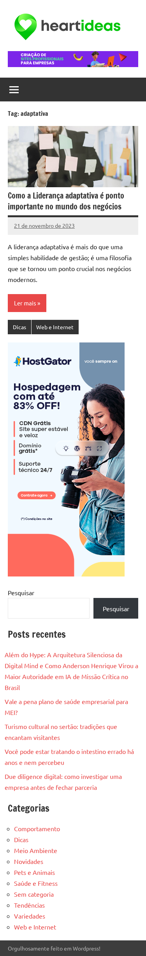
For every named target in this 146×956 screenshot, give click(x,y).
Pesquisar (21, 592)
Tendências (29, 905)
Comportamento (37, 828)
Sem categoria (34, 894)
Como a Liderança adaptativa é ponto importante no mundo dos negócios (66, 201)
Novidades (28, 861)
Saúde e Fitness (36, 883)
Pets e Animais (34, 872)
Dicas (19, 326)
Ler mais (25, 303)
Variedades (29, 916)
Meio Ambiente (35, 850)
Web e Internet (55, 326)
